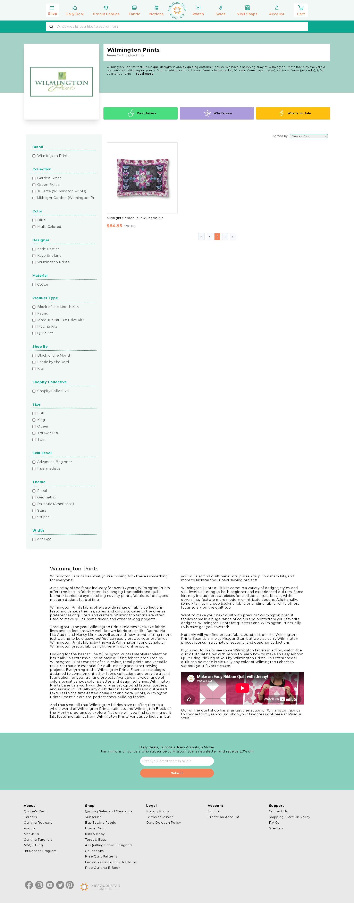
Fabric (42, 313)
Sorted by (280, 136)
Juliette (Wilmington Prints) (61, 191)
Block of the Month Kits (58, 307)
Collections (94, 851)
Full (40, 413)
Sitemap (276, 828)
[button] (52, 10)
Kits (40, 368)
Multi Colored (49, 226)
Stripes (43, 517)
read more (144, 73)
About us (31, 834)
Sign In (213, 811)
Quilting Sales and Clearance (109, 811)
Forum (29, 828)
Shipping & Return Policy (289, 817)
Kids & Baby (95, 834)
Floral (42, 491)
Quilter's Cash (35, 811)
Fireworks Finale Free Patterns (110, 862)
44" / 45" (44, 539)
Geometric (46, 497)
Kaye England (49, 255)
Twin (41, 439)
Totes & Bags (95, 839)
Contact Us (278, 811)
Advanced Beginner (54, 462)
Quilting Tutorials (38, 839)
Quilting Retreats (38, 822)
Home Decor (96, 828)
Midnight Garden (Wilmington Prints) (69, 198)
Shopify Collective (53, 391)
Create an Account (223, 817)
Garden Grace (49, 178)
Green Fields (48, 184)
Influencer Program (40, 851)
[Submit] (52, 26)
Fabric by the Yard (53, 362)
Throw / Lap (47, 433)
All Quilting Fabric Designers (108, 845)
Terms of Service (160, 817)
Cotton (43, 284)
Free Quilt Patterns (101, 856)
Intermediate (48, 468)
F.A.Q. (274, 822)
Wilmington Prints (53, 155)
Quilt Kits (45, 333)
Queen (43, 426)
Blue (41, 220)
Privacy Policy (157, 811)
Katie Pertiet (48, 249)
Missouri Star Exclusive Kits (60, 320)
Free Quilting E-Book (102, 868)
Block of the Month (54, 355)
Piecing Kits (47, 326)
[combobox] (177, 26)
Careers (30, 817)
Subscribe (93, 817)
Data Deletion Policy (163, 822)
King (41, 420)
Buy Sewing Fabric (100, 822)
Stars (41, 510)
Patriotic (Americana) (55, 504)
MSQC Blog (33, 845)
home (111, 55)
